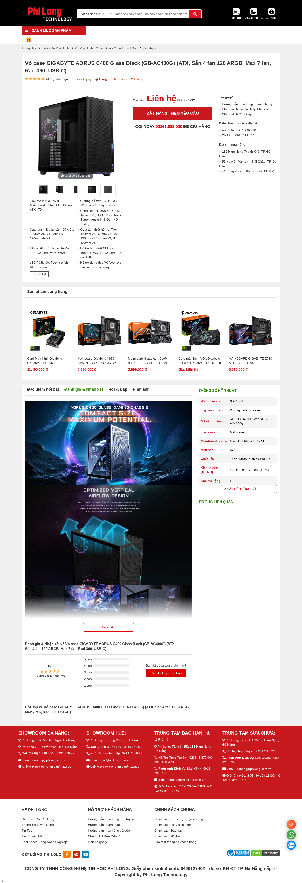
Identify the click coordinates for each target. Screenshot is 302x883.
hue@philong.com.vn (115, 760)
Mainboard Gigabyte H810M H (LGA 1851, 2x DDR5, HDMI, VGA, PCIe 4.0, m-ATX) (149, 361)
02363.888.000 (169, 126)
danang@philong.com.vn (49, 760)
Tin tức (236, 17)
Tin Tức (27, 830)
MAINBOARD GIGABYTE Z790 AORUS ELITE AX (250, 361)
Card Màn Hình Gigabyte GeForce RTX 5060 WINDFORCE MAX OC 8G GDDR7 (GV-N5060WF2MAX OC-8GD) (47, 361)
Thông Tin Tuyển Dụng (38, 824)
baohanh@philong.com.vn (186, 779)
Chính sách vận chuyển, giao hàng (178, 819)
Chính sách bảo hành (169, 830)
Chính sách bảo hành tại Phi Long (246, 109)
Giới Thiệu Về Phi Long (38, 819)
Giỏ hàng (271, 17)
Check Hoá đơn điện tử (104, 836)
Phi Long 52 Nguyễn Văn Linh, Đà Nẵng (50, 746)
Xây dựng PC (254, 17)
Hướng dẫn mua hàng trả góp (109, 830)
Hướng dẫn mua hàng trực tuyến (111, 819)
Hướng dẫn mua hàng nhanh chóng (247, 104)
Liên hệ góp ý (97, 842)
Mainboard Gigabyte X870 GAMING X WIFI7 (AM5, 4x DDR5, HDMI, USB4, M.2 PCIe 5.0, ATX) (99, 361)
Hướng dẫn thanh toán (104, 824)
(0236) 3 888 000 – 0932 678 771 (52, 753)
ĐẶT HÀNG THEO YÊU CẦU (173, 113)
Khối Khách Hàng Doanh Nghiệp (44, 842)
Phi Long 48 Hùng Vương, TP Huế (114, 740)
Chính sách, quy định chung (173, 824)
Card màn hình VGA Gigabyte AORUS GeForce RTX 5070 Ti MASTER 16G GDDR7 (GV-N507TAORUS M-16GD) (199, 361)
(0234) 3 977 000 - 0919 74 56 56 (120, 746)
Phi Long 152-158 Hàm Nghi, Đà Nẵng (49, 740)
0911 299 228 (266, 751)
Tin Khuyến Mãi (32, 836)
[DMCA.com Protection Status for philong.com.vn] (265, 853)
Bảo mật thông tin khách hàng (175, 842)
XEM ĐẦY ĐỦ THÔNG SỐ (238, 489)
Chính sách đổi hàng (236, 114)
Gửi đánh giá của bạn (166, 673)
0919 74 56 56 (132, 753)
